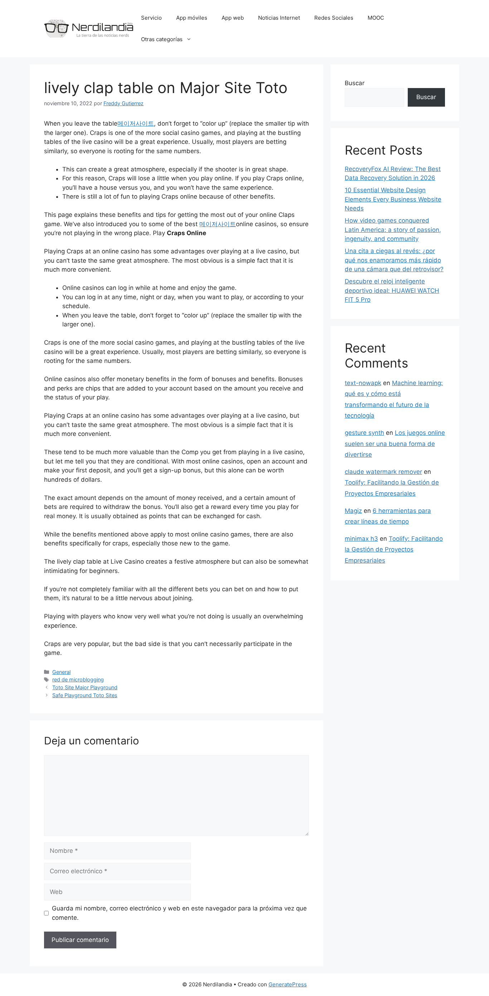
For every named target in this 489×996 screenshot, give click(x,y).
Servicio (151, 17)
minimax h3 (361, 538)
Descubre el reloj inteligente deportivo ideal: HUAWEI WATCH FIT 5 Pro (392, 290)
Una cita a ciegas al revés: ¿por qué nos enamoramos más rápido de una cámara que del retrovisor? (394, 260)
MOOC (376, 17)
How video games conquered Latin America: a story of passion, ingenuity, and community (393, 229)
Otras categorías (162, 39)
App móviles (191, 17)
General (61, 672)
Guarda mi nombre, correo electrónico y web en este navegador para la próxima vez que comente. (179, 913)
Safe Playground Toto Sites (84, 695)
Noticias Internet (279, 17)
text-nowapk (363, 383)
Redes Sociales (333, 17)
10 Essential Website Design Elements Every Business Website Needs (393, 199)
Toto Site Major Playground (84, 687)
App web (233, 17)
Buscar (354, 83)
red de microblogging (78, 679)
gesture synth (364, 432)
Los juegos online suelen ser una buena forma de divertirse (395, 443)
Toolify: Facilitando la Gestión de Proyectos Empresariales (394, 549)
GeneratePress (287, 984)
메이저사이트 (135, 123)
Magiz (353, 510)
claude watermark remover (383, 471)
